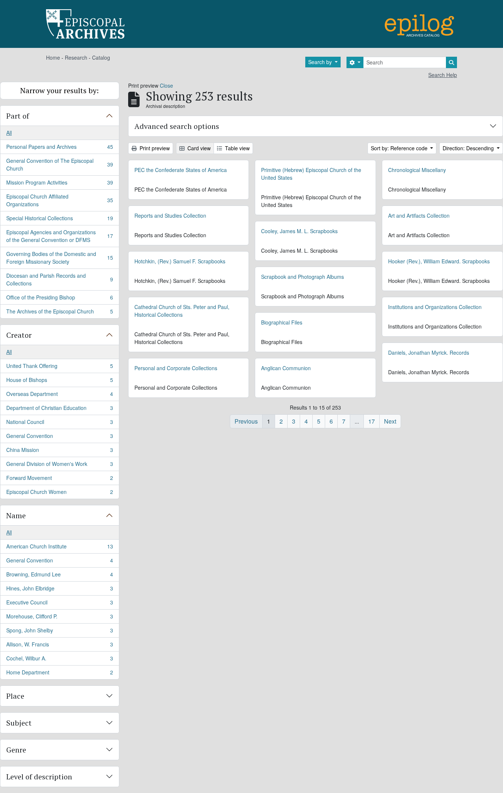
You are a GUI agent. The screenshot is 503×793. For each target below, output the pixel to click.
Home (53, 57)
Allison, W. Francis (59, 646)
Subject (19, 723)
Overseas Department (59, 395)
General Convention (59, 437)
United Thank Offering (59, 367)
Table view (237, 148)
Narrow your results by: (59, 90)
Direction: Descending (469, 148)
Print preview (154, 148)
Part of (17, 116)
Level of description (39, 777)
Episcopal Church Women (59, 493)
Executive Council (59, 604)
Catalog (101, 57)
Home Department (59, 674)
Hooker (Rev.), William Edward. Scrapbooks (439, 261)
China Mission (59, 451)
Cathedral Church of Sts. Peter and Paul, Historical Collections (181, 310)
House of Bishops (59, 381)
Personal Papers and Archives (59, 148)
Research (76, 57)
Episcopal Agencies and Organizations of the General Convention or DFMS (59, 235)
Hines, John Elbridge (59, 590)
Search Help (442, 74)
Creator (19, 335)
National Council (59, 423)
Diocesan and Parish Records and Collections (59, 279)
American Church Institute (59, 548)
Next (390, 421)
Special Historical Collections (59, 219)
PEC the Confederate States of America (180, 169)
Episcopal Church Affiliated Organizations (59, 200)
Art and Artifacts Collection (419, 215)
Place (15, 696)
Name (16, 515)
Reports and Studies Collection (170, 215)
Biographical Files (281, 322)
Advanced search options (176, 126)
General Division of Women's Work (59, 465)
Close (166, 85)
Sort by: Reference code (400, 148)
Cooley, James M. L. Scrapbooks (299, 231)
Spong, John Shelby (59, 632)
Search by (320, 62)
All (9, 132)
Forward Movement (59, 479)
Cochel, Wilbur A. (59, 660)
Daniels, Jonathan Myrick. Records (428, 352)
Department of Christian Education (59, 409)
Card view (198, 148)
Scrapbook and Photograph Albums (302, 276)
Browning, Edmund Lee (59, 576)
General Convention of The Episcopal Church (59, 164)
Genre (16, 750)
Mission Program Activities (59, 184)
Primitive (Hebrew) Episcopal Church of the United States (311, 173)
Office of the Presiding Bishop (59, 299)
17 (371, 421)
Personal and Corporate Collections (175, 368)
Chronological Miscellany (417, 169)
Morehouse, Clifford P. (59, 618)
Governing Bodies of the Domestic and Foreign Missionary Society (59, 257)
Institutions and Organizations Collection (435, 306)
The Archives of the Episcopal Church (59, 313)
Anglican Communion (286, 368)
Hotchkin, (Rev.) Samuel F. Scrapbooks (179, 261)
